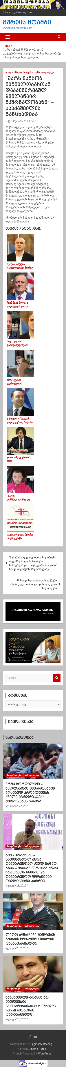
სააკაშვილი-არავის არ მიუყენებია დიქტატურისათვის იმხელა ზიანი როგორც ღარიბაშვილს (31, 1006)
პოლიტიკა (47, 72)
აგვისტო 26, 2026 (16, 948)
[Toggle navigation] (7, 37)
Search (56, 678)
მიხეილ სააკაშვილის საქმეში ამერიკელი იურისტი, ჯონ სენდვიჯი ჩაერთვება (33, 584)
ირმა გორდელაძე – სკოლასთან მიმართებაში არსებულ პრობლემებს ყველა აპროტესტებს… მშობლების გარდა (30, 792)
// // (34, 121)
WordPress (45, 1053)
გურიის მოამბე (27, 22)
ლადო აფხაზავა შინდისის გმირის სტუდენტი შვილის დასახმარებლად (30, 939)
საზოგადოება (19, 737)
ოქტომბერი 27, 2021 (18, 121)
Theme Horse (38, 1048)
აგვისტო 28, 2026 (16, 805)
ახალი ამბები (14, 72)
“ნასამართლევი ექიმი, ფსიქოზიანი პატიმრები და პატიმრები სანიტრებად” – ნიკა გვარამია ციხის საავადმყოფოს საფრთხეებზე (33, 563)
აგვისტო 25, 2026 (16, 1019)
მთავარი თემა (31, 72)
